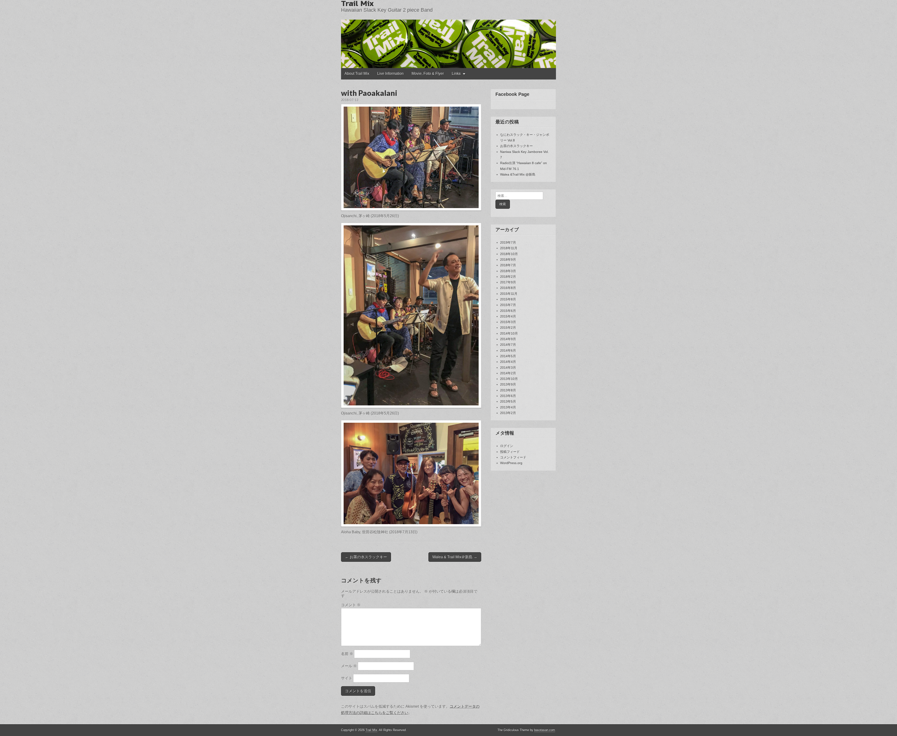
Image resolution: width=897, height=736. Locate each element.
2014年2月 (508, 373)
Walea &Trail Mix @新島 (517, 174)
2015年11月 (508, 294)
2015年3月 (508, 322)
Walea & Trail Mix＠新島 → (454, 557)
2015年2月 (508, 327)
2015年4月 (508, 316)
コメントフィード (513, 457)
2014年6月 (508, 350)
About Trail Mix (357, 74)
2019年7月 (508, 242)
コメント (351, 605)
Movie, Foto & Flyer (428, 74)
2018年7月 (508, 265)
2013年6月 (508, 396)
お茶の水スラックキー (516, 146)
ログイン (506, 446)
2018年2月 (508, 276)
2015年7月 (508, 305)
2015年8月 (508, 299)
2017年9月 (508, 282)
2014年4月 (508, 362)
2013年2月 (508, 413)
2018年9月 (508, 259)
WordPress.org (511, 463)
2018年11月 (508, 248)
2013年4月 (508, 407)
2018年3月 (508, 271)
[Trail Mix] (448, 34)
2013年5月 (508, 401)
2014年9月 (508, 339)
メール (349, 666)
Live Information (390, 74)
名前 (347, 654)
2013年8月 (508, 390)
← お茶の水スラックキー (366, 557)
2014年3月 (508, 367)
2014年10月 (509, 333)
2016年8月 (508, 288)
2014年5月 (508, 356)
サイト (346, 678)
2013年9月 (508, 384)
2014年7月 (508, 344)
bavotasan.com (544, 730)
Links (456, 74)
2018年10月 (509, 254)
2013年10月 (509, 379)
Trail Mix (371, 730)
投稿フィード (510, 452)
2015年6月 (508, 311)
